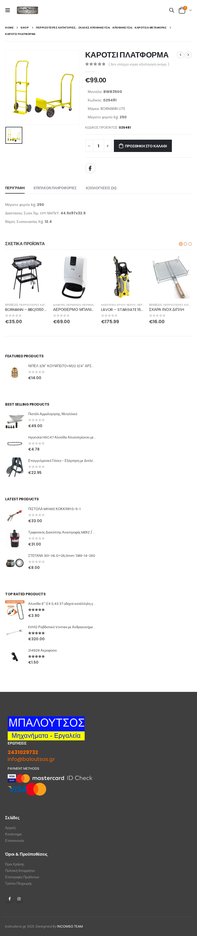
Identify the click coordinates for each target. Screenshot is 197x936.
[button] (181, 244)
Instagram (19, 899)
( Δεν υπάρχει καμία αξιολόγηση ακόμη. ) (138, 64)
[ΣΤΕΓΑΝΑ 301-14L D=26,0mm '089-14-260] (14, 562)
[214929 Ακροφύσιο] (14, 656)
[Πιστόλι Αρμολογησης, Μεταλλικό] (14, 420)
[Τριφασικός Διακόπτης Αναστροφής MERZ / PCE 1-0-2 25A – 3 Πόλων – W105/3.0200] (14, 538)
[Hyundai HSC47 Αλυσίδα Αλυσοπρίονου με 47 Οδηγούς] (14, 443)
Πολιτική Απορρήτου (20, 870)
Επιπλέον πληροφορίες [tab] (55, 188)
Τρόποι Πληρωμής (18, 883)
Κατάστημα (13, 834)
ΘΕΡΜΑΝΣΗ (73, 305)
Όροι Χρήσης (14, 864)
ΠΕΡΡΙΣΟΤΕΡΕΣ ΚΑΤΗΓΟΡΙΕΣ (37, 305)
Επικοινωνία (14, 840)
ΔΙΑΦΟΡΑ (59, 305)
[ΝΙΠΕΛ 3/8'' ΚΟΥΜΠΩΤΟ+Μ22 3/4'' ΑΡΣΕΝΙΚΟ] (14, 372)
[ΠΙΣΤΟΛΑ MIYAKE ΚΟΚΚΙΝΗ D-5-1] (14, 515)
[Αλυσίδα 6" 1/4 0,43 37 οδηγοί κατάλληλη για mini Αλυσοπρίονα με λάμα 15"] (14, 610)
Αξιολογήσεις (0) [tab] (101, 188)
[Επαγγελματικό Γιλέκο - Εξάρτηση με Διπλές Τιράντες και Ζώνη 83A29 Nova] (14, 467)
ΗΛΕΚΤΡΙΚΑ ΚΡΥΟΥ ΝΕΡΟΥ (118, 305)
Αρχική (10, 827)
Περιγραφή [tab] (15, 188)
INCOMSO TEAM (70, 926)
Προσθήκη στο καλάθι (146, 146)
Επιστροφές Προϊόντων (22, 877)
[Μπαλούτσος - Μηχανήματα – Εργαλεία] (27, 10)
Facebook (90, 168)
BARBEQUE (11, 305)
